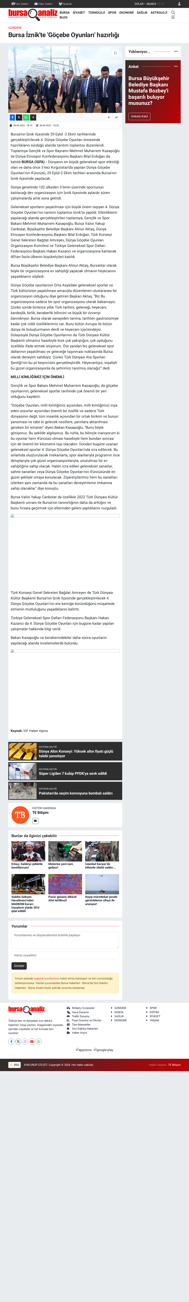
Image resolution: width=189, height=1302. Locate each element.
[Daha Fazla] (33, 117)
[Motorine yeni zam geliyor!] (65, 851)
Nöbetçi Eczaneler (83, 1008)
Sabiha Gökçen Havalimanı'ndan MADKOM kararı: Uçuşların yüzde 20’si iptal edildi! (25, 904)
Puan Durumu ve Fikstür (86, 1020)
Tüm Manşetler (81, 1024)
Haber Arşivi (79, 1032)
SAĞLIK (142, 12)
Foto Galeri (21, 4)
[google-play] (103, 1050)
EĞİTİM (154, 1012)
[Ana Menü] (173, 17)
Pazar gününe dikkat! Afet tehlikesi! (62, 898)
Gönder (19, 966)
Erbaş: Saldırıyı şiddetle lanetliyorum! (27, 865)
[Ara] (173, 12)
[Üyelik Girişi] (178, 4)
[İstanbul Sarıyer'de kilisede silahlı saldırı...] (102, 851)
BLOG (64, 17)
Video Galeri (44, 4)
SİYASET (79, 12)
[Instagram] (25, 1041)
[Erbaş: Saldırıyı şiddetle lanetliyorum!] (28, 851)
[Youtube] (32, 1041)
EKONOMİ (126, 12)
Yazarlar (67, 4)
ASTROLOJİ (159, 12)
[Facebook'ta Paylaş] (12, 117)
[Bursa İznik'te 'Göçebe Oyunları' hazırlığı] (65, 79)
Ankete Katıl (139, 116)
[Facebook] (11, 1041)
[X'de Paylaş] (19, 117)
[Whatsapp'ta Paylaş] (26, 117)
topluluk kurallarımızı (47, 978)
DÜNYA (118, 1012)
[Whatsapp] (39, 1041)
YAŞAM (154, 1020)
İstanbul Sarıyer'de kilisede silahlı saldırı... (100, 865)
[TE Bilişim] (20, 815)
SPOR (112, 12)
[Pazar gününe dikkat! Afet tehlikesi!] (65, 884)
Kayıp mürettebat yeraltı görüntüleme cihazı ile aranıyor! (101, 900)
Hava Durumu (80, 1012)
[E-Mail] (35, 821)
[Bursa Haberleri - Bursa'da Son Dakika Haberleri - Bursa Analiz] (33, 14)
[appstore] (84, 1050)
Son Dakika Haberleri (85, 1028)
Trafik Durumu (80, 1016)
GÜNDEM (14, 28)
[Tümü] (176, 51)
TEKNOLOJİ (96, 12)
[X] (18, 1041)
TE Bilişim (40, 812)
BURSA (65, 12)
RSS (16, 1065)
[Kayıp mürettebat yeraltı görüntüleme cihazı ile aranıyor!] (102, 884)
